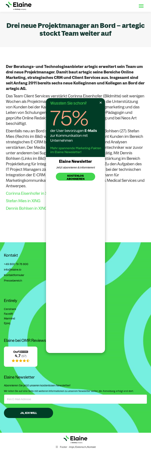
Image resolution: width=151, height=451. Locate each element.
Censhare (10, 309)
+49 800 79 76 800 (16, 264)
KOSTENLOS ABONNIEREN (76, 177)
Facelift (8, 314)
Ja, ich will (28, 413)
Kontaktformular (14, 275)
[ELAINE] (20, 366)
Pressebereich (13, 280)
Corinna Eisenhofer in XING (30, 193)
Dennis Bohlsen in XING (26, 208)
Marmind (9, 318)
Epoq (7, 323)
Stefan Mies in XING (23, 200)
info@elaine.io (12, 269)
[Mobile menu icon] (141, 6)
